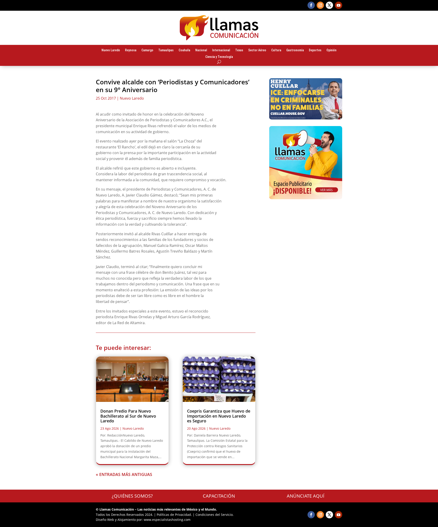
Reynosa (130, 50)
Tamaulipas (166, 50)
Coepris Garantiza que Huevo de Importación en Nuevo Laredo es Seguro (218, 416)
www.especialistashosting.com (167, 519)
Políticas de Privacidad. (174, 514)
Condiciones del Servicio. (215, 514)
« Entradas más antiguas (124, 474)
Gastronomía (295, 50)
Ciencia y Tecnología (219, 57)
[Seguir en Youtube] (338, 5)
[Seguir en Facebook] (311, 5)
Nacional (201, 50)
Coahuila (184, 50)
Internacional (221, 50)
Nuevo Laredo (111, 50)
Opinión (331, 50)
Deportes (315, 50)
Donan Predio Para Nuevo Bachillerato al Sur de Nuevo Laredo (128, 416)
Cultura (276, 50)
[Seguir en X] (329, 5)
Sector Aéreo (257, 50)
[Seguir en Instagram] (320, 5)
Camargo (147, 50)
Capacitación (219, 496)
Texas (239, 50)
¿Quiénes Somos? (132, 496)
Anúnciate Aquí (305, 496)
